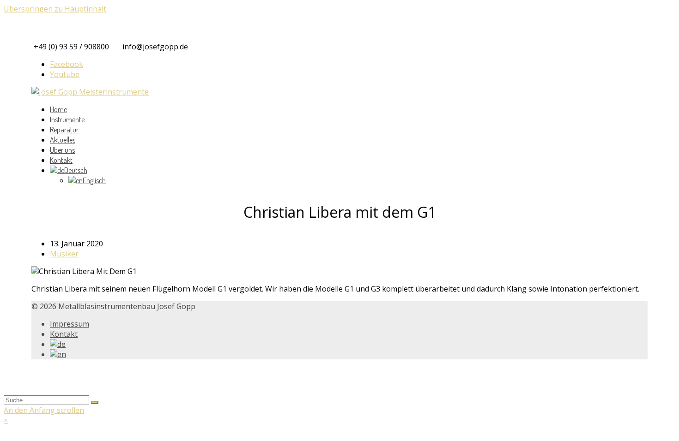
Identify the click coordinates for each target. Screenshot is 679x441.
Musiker (64, 254)
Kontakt (64, 334)
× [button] (6, 420)
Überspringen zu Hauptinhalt (55, 9)
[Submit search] (94, 402)
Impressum (69, 324)
